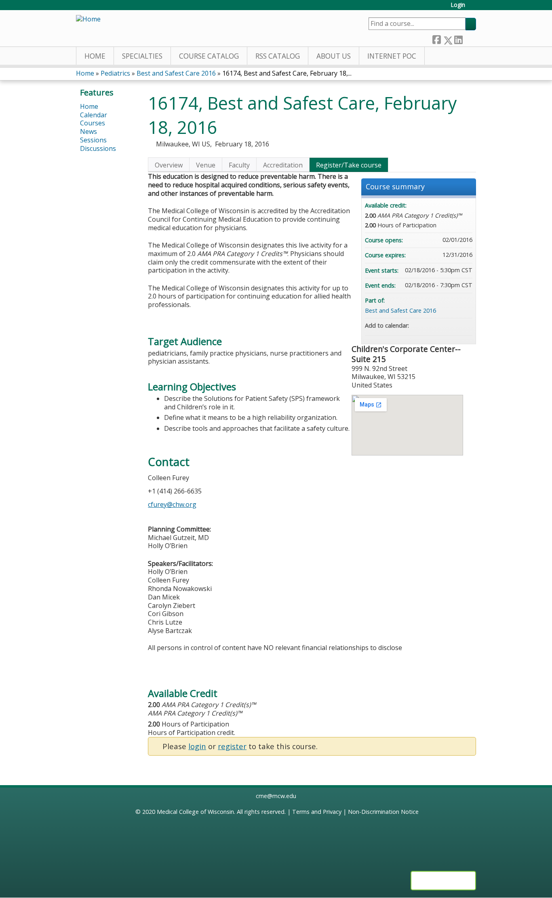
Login (458, 5)
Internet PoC (391, 56)
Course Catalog (209, 56)
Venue (205, 165)
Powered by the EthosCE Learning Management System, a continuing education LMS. (443, 880)
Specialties (142, 56)
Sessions (93, 140)
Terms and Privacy (316, 811)
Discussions (98, 148)
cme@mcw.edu (276, 796)
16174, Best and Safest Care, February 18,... (287, 73)
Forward (469, 38)
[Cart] (473, 8)
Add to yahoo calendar (445, 326)
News (88, 131)
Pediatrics (115, 73)
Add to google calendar (434, 326)
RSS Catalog (277, 56)
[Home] (88, 19)
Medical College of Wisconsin (195, 811)
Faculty (239, 165)
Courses (92, 123)
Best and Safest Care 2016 (176, 73)
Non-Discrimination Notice (383, 811)
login (197, 746)
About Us (333, 56)
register (232, 746)
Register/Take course (348, 165)
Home (94, 56)
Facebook (436, 38)
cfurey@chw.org (172, 504)
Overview (169, 165)
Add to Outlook (466, 326)
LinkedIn (458, 38)
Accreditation (283, 165)
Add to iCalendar (455, 325)
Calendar (93, 114)
